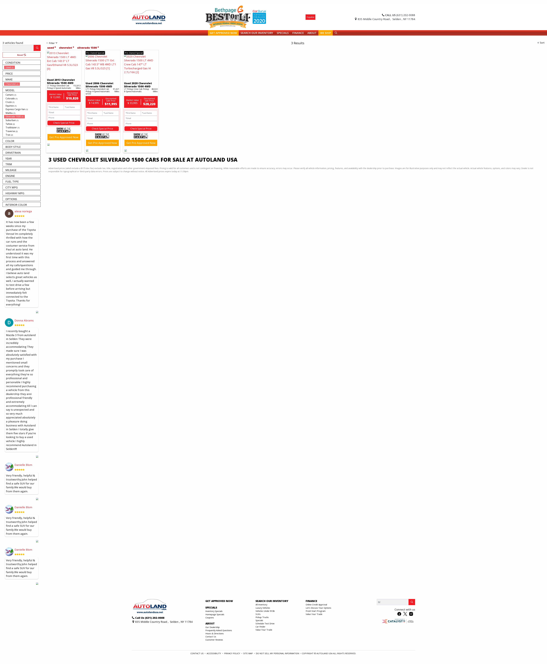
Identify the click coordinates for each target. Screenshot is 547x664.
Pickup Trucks (262, 617)
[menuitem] (22, 67)
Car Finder (260, 626)
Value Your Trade (264, 629)
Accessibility (214, 653)
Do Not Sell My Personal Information (278, 653)
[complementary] (538, 655)
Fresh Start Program (315, 611)
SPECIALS (211, 607)
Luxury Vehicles (263, 607)
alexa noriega (23, 211)
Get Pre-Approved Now (63, 137)
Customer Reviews (214, 639)
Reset (20, 54)
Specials (259, 620)
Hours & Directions (214, 633)
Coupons (209, 617)
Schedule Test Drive (265, 623)
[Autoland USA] (148, 16)
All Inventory (261, 604)
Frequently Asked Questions (218, 630)
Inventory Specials (214, 611)
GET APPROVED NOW (219, 601)
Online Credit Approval (316, 604)
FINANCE (311, 601)
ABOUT (210, 623)
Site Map (248, 653)
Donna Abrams (24, 320)
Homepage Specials (214, 614)
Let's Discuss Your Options (318, 607)
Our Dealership (212, 627)
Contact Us (210, 636)
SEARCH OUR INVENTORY (272, 601)
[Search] (37, 48)
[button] (223, 33)
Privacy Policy (232, 653)
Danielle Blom (23, 465)
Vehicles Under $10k (265, 611)
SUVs (258, 614)
